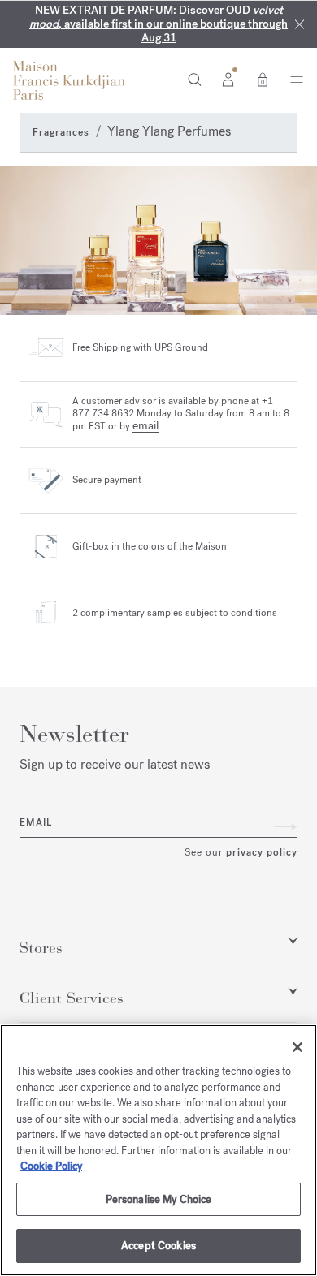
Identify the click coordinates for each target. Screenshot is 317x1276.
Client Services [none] (72, 998)
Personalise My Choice (159, 1199)
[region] (158, 1150)
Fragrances (61, 132)
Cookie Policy (51, 1166)
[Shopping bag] (262, 79)
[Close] (299, 25)
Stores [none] (41, 948)
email (145, 426)
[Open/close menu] (292, 82)
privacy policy (261, 852)
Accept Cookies (158, 1245)
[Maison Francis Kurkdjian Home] (69, 80)
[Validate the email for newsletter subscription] (285, 826)
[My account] (228, 79)
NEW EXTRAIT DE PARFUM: (158, 24)
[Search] (194, 79)
